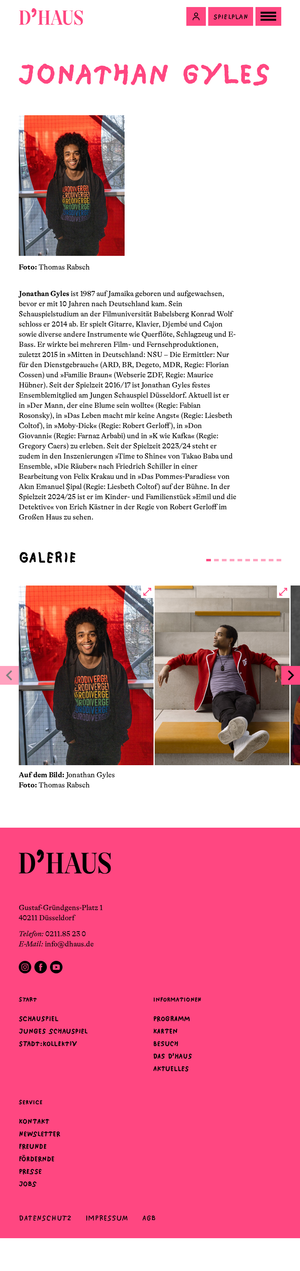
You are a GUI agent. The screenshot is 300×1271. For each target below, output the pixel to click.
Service (31, 1102)
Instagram (25, 967)
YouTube (56, 967)
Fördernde (37, 1159)
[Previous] (9, 675)
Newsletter (39, 1134)
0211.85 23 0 (65, 934)
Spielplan (230, 16)
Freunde (33, 1146)
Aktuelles (171, 1068)
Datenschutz (45, 1218)
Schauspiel (39, 1018)
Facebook (40, 967)
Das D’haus (172, 1056)
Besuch (166, 1043)
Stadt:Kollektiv (48, 1043)
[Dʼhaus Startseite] (51, 16)
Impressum (107, 1218)
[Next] (290, 675)
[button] (196, 16)
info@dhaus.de (69, 944)
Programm (171, 1018)
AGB (149, 1218)
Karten (165, 1031)
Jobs (28, 1184)
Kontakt (34, 1121)
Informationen (177, 999)
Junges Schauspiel (53, 1031)
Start (28, 999)
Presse (30, 1171)
